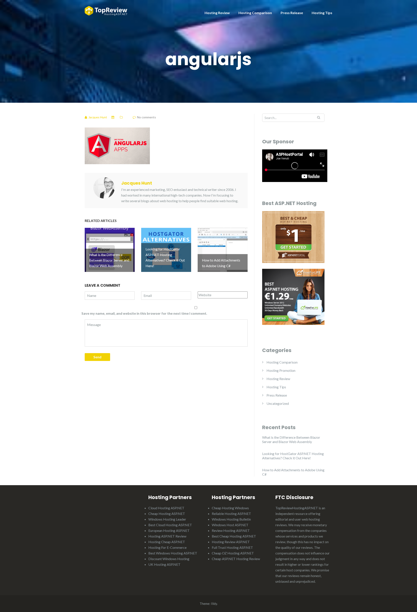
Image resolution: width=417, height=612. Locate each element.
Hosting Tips (322, 13)
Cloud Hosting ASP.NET (166, 508)
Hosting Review (217, 13)
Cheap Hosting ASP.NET (166, 513)
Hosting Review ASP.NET (231, 542)
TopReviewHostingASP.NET (296, 508)
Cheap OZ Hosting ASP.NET (233, 553)
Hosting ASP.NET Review (167, 536)
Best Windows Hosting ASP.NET (172, 553)
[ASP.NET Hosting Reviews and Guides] (106, 10)
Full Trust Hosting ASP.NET (232, 547)
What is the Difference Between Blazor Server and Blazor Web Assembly (291, 439)
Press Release (292, 13)
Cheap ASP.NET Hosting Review (236, 559)
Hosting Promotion (280, 370)
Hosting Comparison (255, 13)
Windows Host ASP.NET (230, 525)
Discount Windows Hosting (168, 559)
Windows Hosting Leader (167, 519)
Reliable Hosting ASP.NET (231, 513)
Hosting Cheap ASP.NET (166, 542)
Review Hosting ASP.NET (231, 530)
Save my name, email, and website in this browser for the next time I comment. (144, 313)
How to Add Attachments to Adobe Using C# (293, 472)
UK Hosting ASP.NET (164, 564)
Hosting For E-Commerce (167, 547)
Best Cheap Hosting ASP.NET (234, 536)
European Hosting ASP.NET (169, 530)
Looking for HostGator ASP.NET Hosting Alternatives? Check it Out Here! (293, 456)
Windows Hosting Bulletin (231, 519)
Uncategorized (277, 403)
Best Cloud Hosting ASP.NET (170, 525)
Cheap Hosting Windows (230, 508)
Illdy (214, 603)
